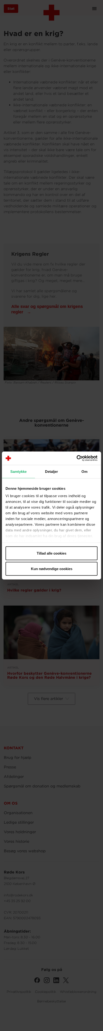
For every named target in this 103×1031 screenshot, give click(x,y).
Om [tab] (84, 471)
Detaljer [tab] (51, 471)
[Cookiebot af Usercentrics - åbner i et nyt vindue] (76, 458)
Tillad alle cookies (51, 553)
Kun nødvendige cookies (51, 569)
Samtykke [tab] (18, 471)
